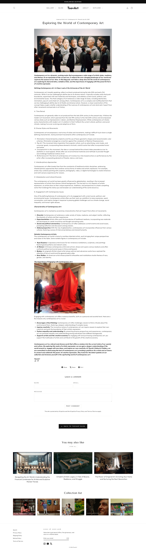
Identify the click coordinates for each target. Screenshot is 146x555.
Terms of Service (92, 411)
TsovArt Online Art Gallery (97, 348)
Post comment (73, 406)
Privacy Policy (80, 411)
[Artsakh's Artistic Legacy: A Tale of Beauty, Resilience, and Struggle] (73, 463)
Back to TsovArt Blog (74, 426)
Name (36, 383)
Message (38, 391)
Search (15, 530)
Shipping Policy (17, 535)
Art (66, 19)
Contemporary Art (72, 19)
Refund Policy (17, 538)
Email (76, 383)
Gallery (51, 8)
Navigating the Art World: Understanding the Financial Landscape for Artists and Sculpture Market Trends (32, 479)
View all (73, 446)
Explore (97, 8)
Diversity (80, 19)
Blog (61, 8)
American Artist (60, 19)
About (86, 8)
